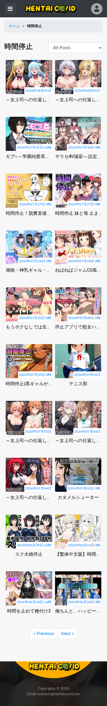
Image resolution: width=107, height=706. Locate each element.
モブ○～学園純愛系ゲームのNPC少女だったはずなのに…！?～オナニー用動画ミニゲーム (29, 156)
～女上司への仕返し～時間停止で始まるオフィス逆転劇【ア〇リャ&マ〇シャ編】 (78, 440)
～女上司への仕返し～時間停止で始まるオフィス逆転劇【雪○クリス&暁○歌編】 (78, 99)
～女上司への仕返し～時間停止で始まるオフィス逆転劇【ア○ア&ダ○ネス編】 (29, 99)
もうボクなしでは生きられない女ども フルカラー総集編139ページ (29, 327)
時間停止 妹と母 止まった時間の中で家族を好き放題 (78, 213)
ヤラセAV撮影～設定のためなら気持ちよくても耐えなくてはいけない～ (78, 156)
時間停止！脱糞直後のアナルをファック (29, 213)
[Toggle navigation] (10, 9)
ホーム (14, 26)
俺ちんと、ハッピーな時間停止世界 (78, 611)
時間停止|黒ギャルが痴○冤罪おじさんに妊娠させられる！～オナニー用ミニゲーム (29, 383)
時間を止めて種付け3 (29, 611)
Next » (67, 633)
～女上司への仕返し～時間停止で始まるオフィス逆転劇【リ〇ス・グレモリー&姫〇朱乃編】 (29, 497)
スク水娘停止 (29, 554)
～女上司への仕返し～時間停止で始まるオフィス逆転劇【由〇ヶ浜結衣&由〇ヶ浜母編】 (29, 440)
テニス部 (78, 383)
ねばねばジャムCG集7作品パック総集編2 (78, 270)
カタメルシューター (78, 497)
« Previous (43, 633)
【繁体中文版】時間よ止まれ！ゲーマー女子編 (78, 554)
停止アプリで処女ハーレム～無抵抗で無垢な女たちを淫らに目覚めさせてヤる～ (78, 327)
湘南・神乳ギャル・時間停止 (29, 270)
